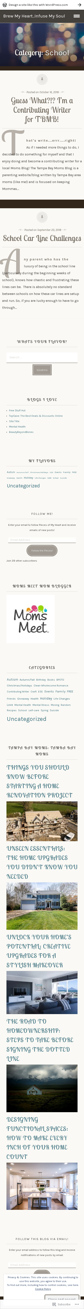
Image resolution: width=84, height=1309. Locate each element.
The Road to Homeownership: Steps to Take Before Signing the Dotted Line (39, 1040)
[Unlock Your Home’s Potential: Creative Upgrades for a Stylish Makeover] (42, 1013)
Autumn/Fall (23, 472)
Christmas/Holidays (39, 472)
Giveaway (11, 478)
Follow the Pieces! (42, 550)
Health (19, 478)
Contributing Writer (18, 691)
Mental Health (17, 426)
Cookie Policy (43, 1288)
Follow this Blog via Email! (42, 1239)
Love (49, 478)
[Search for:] (42, 357)
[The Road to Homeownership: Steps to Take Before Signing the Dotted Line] (42, 1111)
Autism (11, 472)
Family (66, 472)
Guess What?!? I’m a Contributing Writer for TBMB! (42, 110)
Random (66, 704)
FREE (74, 472)
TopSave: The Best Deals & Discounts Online (36, 415)
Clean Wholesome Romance (51, 685)
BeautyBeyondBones (21, 432)
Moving (55, 704)
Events (58, 472)
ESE (51, 472)
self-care (33, 710)
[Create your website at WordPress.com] (42, 5)
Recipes (12, 710)
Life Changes (40, 478)
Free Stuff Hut (17, 410)
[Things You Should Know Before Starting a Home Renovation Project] (42, 840)
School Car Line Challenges (42, 238)
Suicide (63, 478)
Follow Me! (42, 514)
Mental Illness (41, 704)
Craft (34, 691)
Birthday (41, 679)
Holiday (28, 477)
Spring (44, 710)
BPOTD (60, 679)
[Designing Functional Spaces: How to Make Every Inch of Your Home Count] (42, 1208)
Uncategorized (23, 486)
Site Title (14, 421)
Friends (11, 698)
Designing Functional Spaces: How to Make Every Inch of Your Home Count (37, 1138)
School (56, 478)
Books (51, 679)
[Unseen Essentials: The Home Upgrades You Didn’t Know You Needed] (42, 928)
